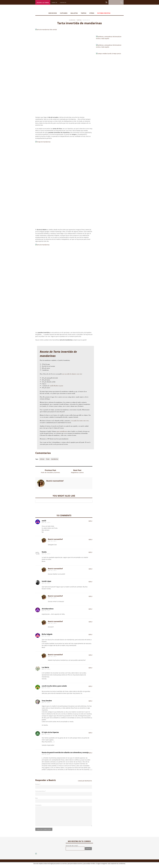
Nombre (37, 784)
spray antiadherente (62, 431)
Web (36, 798)
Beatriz (52, 780)
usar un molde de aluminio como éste (72, 374)
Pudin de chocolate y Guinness (50, 472)
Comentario (38, 805)
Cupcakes (63, 13)
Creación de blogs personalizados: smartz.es (66, 862)
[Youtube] (104, 2)
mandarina (54, 459)
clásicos (72, 20)
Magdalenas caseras (77, 472)
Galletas (74, 13)
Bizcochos (53, 13)
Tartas (83, 13)
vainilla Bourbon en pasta (56, 385)
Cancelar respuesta (85, 781)
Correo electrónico (40, 791)
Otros (91, 13)
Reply (90, 521)
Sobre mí (54, 2)
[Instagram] (100, 2)
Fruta (47, 459)
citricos (42, 459)
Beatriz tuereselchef (55, 539)
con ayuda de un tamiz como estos (80, 420)
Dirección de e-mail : (72, 846)
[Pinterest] (101, 2)
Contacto (63, 2)
